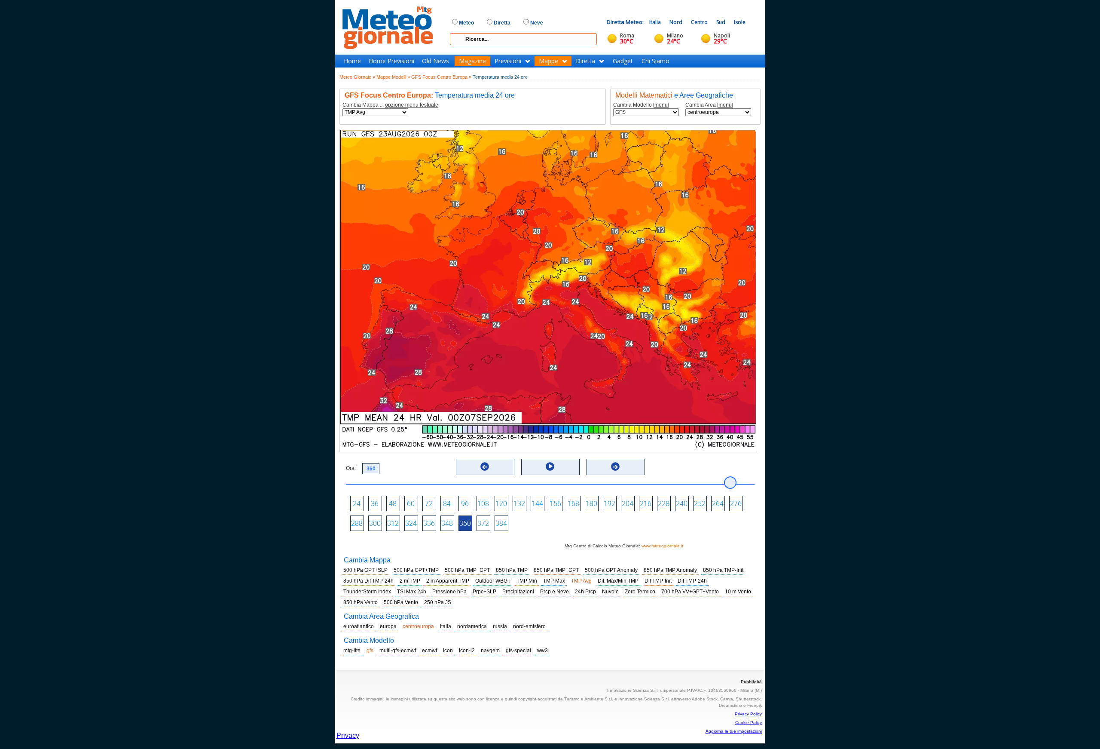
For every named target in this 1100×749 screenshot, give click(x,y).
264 (718, 504)
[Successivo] (615, 466)
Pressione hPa (449, 592)
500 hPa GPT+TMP (416, 570)
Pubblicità (751, 681)
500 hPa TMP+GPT (467, 570)
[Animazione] (550, 466)
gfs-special (518, 651)
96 (465, 504)
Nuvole (610, 592)
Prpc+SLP (484, 592)
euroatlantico (358, 626)
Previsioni (508, 61)
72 (429, 504)
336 (429, 523)
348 (447, 523)
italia (445, 626)
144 (537, 504)
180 (591, 504)
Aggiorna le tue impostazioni (734, 731)
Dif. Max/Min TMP (618, 581)
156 (555, 504)
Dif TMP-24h (692, 581)
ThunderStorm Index (367, 592)
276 (736, 504)
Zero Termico (640, 592)
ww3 (542, 651)
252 (700, 504)
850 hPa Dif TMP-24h (368, 581)
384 (501, 523)
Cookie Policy (748, 722)
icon (448, 651)
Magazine (472, 61)
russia (500, 626)
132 (519, 504)
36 (375, 504)
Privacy (347, 735)
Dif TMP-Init (658, 581)
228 (663, 504)
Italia (655, 22)
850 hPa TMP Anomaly (670, 570)
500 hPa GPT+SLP (365, 570)
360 (465, 523)
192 (609, 504)
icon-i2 (467, 651)
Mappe (548, 61)
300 (375, 523)
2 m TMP (410, 581)
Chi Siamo (655, 61)
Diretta (585, 61)
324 (411, 523)
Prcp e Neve (554, 592)
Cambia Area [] (709, 105)
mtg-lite (352, 651)
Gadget (623, 61)
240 (682, 504)
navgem (490, 651)
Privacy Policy (748, 714)
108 (483, 504)
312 (393, 523)
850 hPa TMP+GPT (556, 570)
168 (573, 504)
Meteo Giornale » (357, 77)
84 (447, 504)
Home (352, 61)
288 (357, 523)
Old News (435, 61)
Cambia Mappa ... (390, 105)
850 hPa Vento (360, 602)
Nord (675, 22)
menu (661, 105)
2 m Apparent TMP (447, 581)
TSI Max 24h (411, 592)
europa (388, 626)
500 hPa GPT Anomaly (611, 570)
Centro (699, 22)
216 (645, 504)
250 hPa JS (437, 602)
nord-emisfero (529, 626)
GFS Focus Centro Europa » (441, 77)
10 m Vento (738, 592)
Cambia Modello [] (641, 105)
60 (411, 504)
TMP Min (526, 581)
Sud (720, 22)
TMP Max (554, 581)
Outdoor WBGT (492, 581)
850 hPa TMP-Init (723, 570)
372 (483, 523)
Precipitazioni (518, 592)
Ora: (351, 468)
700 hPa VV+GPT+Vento (690, 592)
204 (627, 504)
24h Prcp (585, 592)
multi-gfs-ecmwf (397, 651)
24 (357, 504)
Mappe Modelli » (393, 77)
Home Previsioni (391, 61)
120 (501, 504)
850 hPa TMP (512, 570)
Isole (740, 22)
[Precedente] (484, 466)
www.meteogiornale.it (662, 545)
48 (393, 504)
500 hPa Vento (401, 602)
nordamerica (472, 626)
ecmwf (429, 651)
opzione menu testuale (411, 105)
